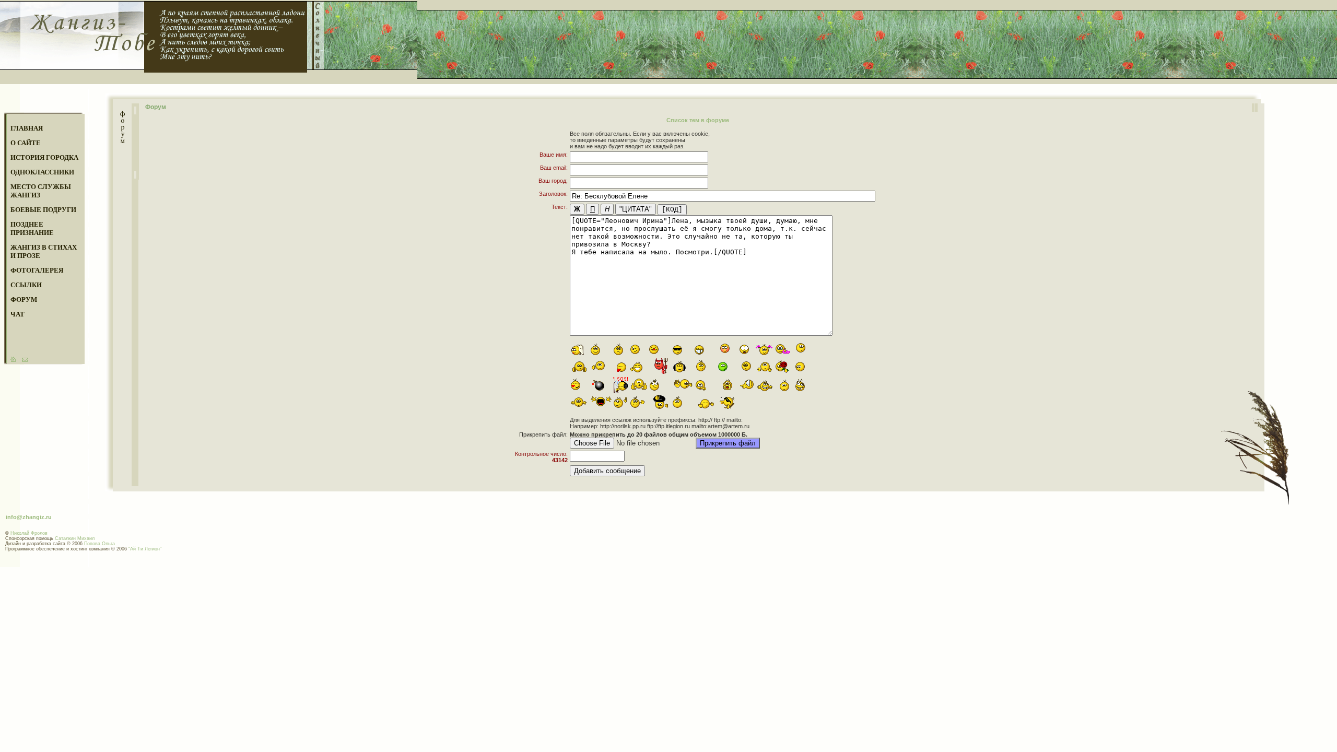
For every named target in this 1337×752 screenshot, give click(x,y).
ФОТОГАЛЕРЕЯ (36, 270)
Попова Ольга (99, 543)
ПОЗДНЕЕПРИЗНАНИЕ (32, 228)
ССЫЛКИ (26, 285)
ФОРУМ (23, 299)
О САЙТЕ (25, 143)
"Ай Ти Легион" (144, 548)
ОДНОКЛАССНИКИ (42, 172)
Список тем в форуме (697, 120)
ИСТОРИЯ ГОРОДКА (44, 157)
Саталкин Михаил (75, 538)
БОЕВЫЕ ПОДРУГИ (43, 210)
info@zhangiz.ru (29, 517)
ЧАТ (17, 314)
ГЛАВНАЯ (26, 128)
